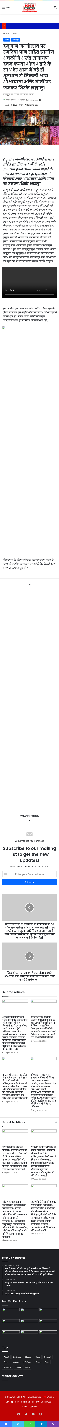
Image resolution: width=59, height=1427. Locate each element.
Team (38, 1362)
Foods (6, 1362)
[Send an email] (40, 100)
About (6, 1357)
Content (47, 1357)
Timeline (7, 1367)
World (27, 1367)
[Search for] (55, 8)
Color (37, 1357)
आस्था (15, 33)
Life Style (27, 1362)
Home (8, 33)
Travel (18, 1367)
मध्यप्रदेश (16, 40)
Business (17, 1357)
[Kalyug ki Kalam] (29, 7)
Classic (28, 1357)
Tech (47, 1362)
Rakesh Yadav (32, 100)
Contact (33, 1406)
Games (16, 1362)
